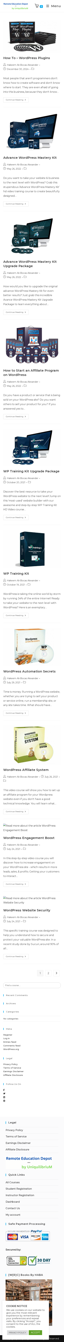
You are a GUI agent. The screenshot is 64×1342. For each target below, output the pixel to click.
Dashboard (13, 1201)
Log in (6, 1038)
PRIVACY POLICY (17, 1332)
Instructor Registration (20, 1195)
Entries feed (9, 1042)
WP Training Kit (16, 573)
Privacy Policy (10, 1064)
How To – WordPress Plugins (26, 58)
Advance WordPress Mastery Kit (30, 158)
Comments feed (11, 1045)
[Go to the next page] (56, 973)
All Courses (13, 1182)
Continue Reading (17, 99)
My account (13, 1214)
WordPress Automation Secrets (29, 671)
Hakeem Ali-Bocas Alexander (22, 65)
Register (7, 1035)
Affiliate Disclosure (13, 1075)
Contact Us (13, 1208)
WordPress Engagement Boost (29, 838)
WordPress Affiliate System (26, 770)
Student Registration (19, 1188)
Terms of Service (12, 1068)
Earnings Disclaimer (13, 1071)
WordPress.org (11, 1049)
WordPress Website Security (26, 910)
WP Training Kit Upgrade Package (31, 471)
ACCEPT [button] (35, 1332)
